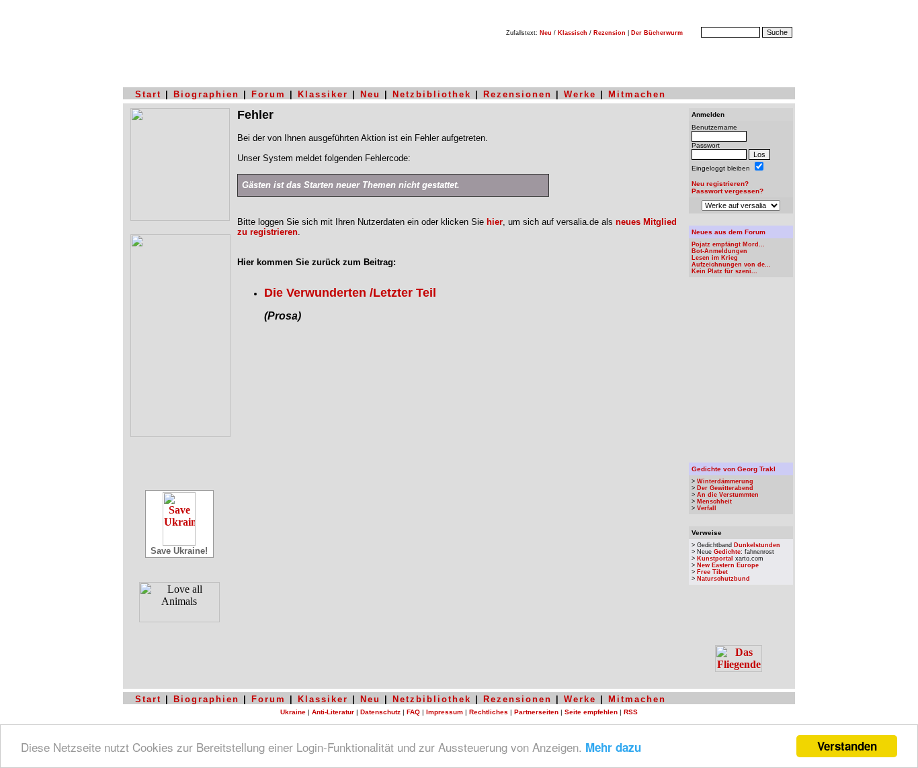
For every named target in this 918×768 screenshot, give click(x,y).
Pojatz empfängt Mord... (728, 244)
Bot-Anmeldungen (719, 251)
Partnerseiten (536, 712)
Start (148, 94)
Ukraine (293, 712)
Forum (268, 94)
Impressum (444, 712)
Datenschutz (380, 712)
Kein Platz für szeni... (724, 271)
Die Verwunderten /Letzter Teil (350, 292)
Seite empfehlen (591, 712)
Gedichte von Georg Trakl (734, 469)
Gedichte (727, 551)
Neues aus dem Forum (728, 232)
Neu (546, 33)
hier (495, 222)
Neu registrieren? (720, 183)
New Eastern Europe (728, 565)
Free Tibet (712, 572)
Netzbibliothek (431, 94)
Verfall (706, 508)
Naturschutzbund (723, 578)
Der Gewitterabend (725, 488)
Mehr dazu (613, 747)
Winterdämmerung (725, 481)
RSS (631, 712)
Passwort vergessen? (727, 191)
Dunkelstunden (757, 545)
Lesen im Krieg (715, 257)
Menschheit (714, 501)
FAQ (413, 712)
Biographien (206, 94)
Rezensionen (517, 94)
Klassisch (572, 33)
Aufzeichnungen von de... (731, 264)
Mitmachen (637, 94)
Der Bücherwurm (657, 33)
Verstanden (847, 746)
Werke (580, 94)
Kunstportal (715, 558)
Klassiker (323, 94)
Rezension (609, 33)
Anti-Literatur (333, 712)
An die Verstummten (728, 494)
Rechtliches (488, 712)
